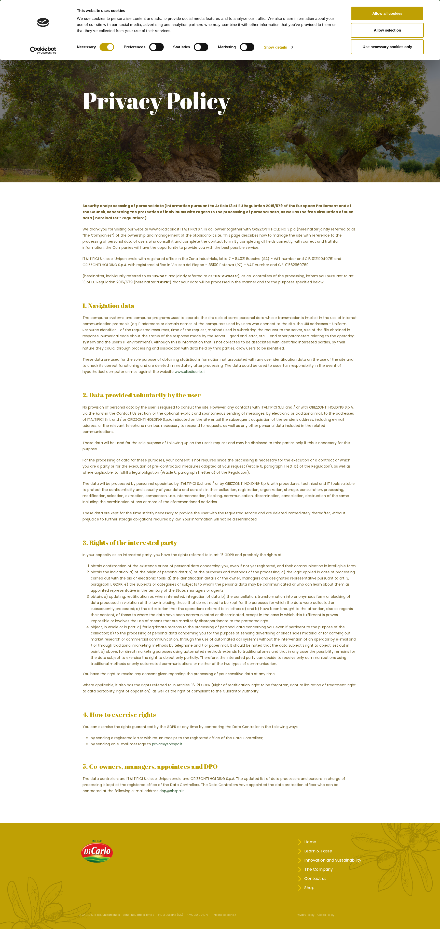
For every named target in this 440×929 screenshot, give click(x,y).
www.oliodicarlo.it (190, 371)
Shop (309, 888)
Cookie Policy (326, 915)
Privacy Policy (305, 915)
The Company (318, 869)
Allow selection (387, 30)
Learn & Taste (318, 851)
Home (310, 842)
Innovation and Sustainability (332, 860)
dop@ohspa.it (171, 790)
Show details (275, 47)
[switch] (156, 47)
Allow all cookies (387, 13)
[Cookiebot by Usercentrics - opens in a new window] (43, 50)
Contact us (315, 878)
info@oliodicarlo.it (224, 915)
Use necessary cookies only (387, 47)
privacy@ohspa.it (167, 744)
